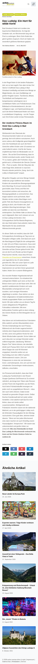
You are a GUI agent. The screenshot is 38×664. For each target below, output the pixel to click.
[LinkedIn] (30, 449)
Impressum (30, 659)
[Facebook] (13, 449)
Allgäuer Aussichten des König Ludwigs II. (18, 648)
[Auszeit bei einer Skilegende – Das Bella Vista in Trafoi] (19, 541)
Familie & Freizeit (8, 14)
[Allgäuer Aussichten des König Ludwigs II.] (19, 635)
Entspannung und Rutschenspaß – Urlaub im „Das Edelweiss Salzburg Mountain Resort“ (18, 588)
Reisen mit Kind (6, 16)
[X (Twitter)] (5, 449)
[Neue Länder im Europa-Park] (19, 481)
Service (23, 661)
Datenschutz (6, 661)
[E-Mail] (22, 454)
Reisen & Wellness (20, 14)
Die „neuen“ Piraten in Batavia (14, 619)
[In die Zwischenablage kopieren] (30, 454)
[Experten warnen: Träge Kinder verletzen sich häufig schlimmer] (19, 510)
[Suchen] (28, 4)
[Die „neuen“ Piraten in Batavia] (19, 606)
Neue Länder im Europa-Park (13, 494)
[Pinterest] (22, 449)
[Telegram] (5, 454)
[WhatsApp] (13, 454)
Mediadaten (16, 661)
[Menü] (33, 4)
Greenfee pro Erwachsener (12, 257)
